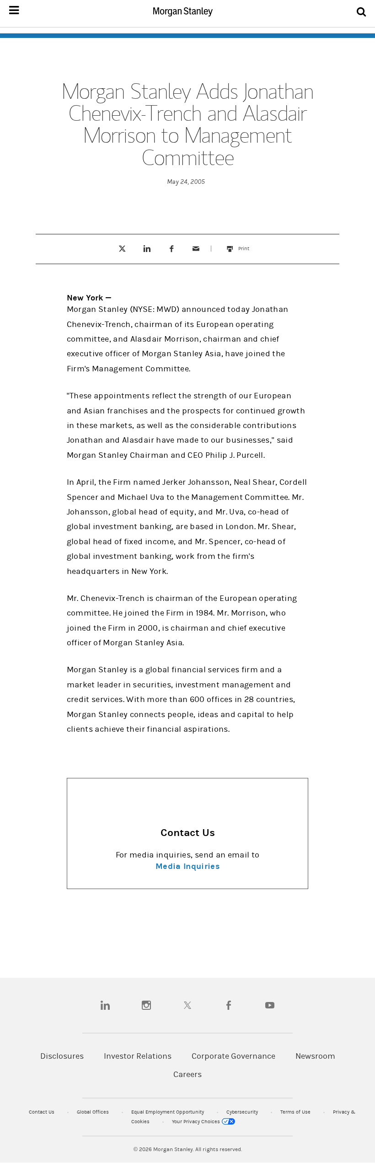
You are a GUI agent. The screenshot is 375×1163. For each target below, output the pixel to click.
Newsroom (315, 1056)
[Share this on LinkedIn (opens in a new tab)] (146, 249)
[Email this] (196, 249)
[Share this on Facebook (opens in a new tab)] (171, 249)
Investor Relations (137, 1056)
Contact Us (42, 1112)
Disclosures (62, 1056)
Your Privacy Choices (196, 1122)
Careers (187, 1074)
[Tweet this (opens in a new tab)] (122, 249)
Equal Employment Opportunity (168, 1112)
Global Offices (93, 1112)
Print (248, 244)
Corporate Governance (233, 1056)
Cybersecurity (242, 1112)
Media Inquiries (187, 866)
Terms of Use (296, 1112)
